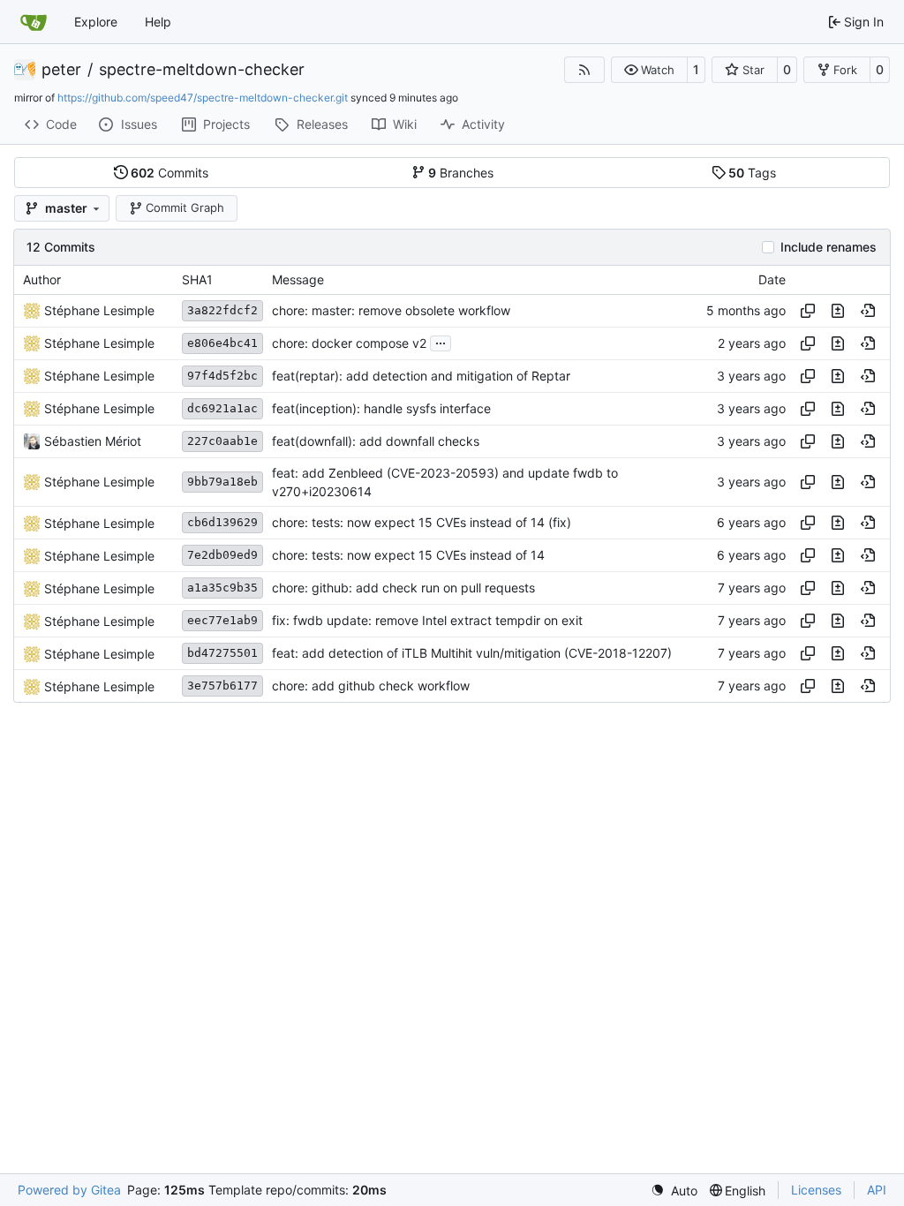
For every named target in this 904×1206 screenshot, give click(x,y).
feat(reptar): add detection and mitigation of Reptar (421, 375)
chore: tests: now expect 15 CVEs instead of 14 (408, 555)
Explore (95, 21)
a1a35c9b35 (222, 587)
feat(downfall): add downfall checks (375, 440)
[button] (649, 70)
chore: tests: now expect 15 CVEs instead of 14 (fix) (421, 523)
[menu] (674, 1190)
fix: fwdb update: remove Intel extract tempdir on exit (427, 621)
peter (61, 70)
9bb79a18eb (222, 481)
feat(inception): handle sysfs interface (381, 408)
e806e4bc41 (222, 343)
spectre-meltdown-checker (202, 70)
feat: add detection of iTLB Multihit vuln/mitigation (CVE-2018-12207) (472, 653)
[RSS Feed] (584, 70)
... (440, 341)
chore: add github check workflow (371, 686)
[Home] (33, 22)
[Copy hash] (808, 311)
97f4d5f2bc (222, 375)
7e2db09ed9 (222, 555)
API (876, 1189)
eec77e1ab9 (222, 620)
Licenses (816, 1189)
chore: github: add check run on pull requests (403, 588)
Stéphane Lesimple (99, 310)
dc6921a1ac (222, 408)
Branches (460, 172)
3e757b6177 (222, 685)
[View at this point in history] (868, 311)
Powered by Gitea (69, 1189)
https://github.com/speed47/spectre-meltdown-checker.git (202, 97)
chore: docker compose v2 (349, 342)
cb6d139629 (222, 522)
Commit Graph (185, 207)
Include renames (828, 247)
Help (158, 21)
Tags (752, 172)
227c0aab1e (222, 441)
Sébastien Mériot (92, 440)
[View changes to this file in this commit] (838, 311)
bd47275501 (222, 653)
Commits (169, 172)
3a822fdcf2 (222, 310)
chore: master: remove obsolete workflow (391, 310)
